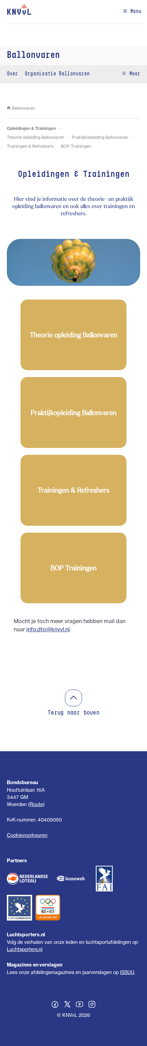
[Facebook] (55, 1005)
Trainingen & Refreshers (30, 146)
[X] (67, 1005)
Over (12, 74)
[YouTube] (80, 1005)
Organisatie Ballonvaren (57, 74)
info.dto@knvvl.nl (48, 629)
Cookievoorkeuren (27, 835)
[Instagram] (92, 1005)
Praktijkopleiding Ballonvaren (100, 137)
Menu (135, 11)
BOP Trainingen (76, 146)
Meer (133, 74)
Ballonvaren (33, 55)
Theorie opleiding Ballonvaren (35, 137)
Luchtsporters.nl (24, 949)
